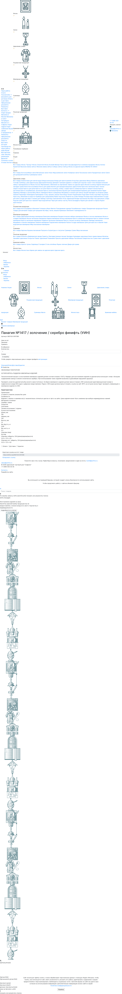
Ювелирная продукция (20, 322)
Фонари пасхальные (81, 198)
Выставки (4, 109)
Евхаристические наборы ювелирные (70, 216)
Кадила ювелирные (53, 218)
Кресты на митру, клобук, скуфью (58, 188)
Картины (24, 230)
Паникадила (31, 194)
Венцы (89, 180)
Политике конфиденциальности (61, 985)
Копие (79, 186)
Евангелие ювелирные (50, 216)
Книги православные (95, 236)
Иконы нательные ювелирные (37, 218)
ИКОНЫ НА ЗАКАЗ (91, 167)
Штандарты (76, 200)
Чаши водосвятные (44, 200)
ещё (1, 320)
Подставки (86, 194)
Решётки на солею (72, 196)
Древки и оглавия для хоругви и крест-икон (81, 182)
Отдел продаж (6, 113)
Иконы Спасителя (38, 165)
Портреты (44, 230)
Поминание (51, 238)
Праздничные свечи (99, 172)
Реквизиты (4, 107)
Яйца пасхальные (82, 230)
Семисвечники (98, 196)
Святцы (65, 167)
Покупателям (5, 95)
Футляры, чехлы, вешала (51, 210)
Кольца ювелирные (66, 218)
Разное (105, 208)
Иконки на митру (91, 184)
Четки (70, 200)
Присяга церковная (62, 238)
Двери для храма (73, 244)
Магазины (114, 130)
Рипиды (81, 196)
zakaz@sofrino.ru (115, 128)
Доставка (15, 365)
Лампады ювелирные (96, 220)
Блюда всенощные (48, 180)
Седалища (34, 244)
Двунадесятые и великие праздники (83, 165)
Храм (3, 150)
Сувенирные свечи (35, 174)
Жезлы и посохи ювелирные (92, 216)
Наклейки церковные (20, 238)
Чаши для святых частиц (59, 200)
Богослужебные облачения (30, 208)
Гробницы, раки (24, 182)
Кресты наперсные (76, 188)
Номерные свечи (73, 172)
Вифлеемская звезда (35, 236)
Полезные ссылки (7, 160)
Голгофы (16, 182)
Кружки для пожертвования (71, 190)
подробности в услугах (8, 510)
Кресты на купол (41, 188)
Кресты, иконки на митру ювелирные (76, 220)
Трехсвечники (58, 198)
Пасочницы (64, 194)
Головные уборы (45, 208)
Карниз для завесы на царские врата (42, 250)
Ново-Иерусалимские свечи (58, 172)
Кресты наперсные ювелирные (83, 218)
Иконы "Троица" (26, 165)
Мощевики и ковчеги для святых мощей (75, 192)
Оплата (10, 365)
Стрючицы (49, 198)
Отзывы (4, 162)
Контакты (4, 111)
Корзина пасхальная (34, 230)
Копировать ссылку (9, 457)
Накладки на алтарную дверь (98, 192)
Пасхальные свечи (85, 172)
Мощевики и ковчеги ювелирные (24, 222)
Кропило (59, 190)
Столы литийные (51, 244)
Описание (4, 365)
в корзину (5, 357)
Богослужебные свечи (28, 172)
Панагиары (23, 194)
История (4, 144)
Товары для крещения (35, 210)
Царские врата (59, 250)
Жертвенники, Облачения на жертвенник (54, 184)
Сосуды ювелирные (78, 222)
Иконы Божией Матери (52, 165)
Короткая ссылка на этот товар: (13, 452)
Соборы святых (57, 167)
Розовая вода (88, 196)
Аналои (23, 180)
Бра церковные (81, 180)
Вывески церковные (98, 180)
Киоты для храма (45, 186)
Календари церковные (80, 236)
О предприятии (6, 132)
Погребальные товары (79, 208)
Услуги (3, 93)
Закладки (70, 236)
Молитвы (105, 236)
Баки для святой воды (34, 180)
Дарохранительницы (46, 182)
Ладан (104, 190)
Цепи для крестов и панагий (28, 200)
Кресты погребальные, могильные (32, 190)
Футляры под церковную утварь (98, 198)
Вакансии (4, 158)
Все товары (17, 165)
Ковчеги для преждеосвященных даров (64, 186)
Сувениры (68, 230)
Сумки (74, 230)
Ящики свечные (62, 244)
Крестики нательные (89, 186)
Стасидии (41, 244)
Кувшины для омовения (89, 190)
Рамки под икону (60, 196)
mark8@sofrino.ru (92, 461)
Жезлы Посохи (35, 184)
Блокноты (24, 236)
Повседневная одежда (63, 208)
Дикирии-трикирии (59, 182)
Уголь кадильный (68, 198)
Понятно (61, 989)
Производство (6, 146)
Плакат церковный (41, 238)
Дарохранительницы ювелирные (32, 216)
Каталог (5, 252)
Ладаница (16, 192)
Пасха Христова (65, 165)
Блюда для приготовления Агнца (65, 180)
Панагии (16, 194)
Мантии (53, 208)
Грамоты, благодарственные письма (54, 236)
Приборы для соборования (45, 196)
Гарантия (22, 365)
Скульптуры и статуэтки (56, 230)
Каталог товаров (6, 322)
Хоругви (16, 200)
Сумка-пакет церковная (101, 238)
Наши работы (5, 91)
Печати (70, 194)
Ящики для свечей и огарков (90, 200)
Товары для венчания (20, 210)
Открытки (31, 238)
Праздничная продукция (95, 208)
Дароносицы (34, 182)
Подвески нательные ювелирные (53, 220)
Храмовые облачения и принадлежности (72, 210)
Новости (4, 140)
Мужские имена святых (28, 167)
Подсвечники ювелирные (57, 222)
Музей (7, 150)
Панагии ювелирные (42, 222)
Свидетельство (88, 238)
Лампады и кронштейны (28, 192)
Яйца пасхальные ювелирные (39, 224)
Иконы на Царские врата (76, 167)
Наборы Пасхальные (76, 238)
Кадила (99, 184)
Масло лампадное (42, 192)
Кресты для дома (30, 188)
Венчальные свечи (42, 172)
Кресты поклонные (49, 190)
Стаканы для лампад (38, 198)
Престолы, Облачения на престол (24, 196)
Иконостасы (25, 250)
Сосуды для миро (25, 198)
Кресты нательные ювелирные (31, 220)
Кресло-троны (26, 244)
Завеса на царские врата (76, 184)
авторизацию (42, 359)
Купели (99, 190)
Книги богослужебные (31, 186)
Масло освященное (55, 192)
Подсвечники (77, 194)
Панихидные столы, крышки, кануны (47, 194)
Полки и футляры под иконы (99, 194)
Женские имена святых (44, 167)
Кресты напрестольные (90, 188)
